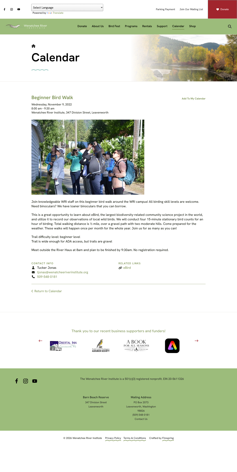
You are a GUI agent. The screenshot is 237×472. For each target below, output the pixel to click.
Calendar (178, 26)
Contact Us (141, 419)
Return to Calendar (48, 291)
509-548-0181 (47, 277)
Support (162, 26)
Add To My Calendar (194, 98)
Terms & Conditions (134, 438)
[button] (230, 26)
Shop (192, 26)
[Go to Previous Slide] (40, 340)
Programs (131, 26)
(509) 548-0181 (141, 414)
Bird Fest (114, 26)
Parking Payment (165, 9)
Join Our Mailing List (191, 9)
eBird (127, 268)
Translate (58, 13)
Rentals (147, 26)
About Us (98, 26)
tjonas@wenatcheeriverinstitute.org (62, 272)
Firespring (168, 438)
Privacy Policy (113, 438)
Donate (224, 9)
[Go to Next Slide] (196, 340)
